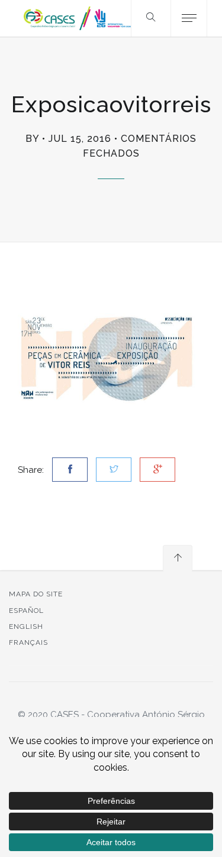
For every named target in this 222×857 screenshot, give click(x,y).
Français (28, 642)
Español (26, 610)
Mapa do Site (36, 594)
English (26, 626)
